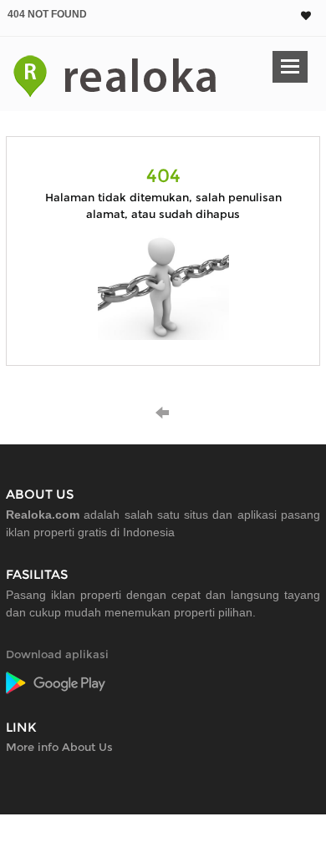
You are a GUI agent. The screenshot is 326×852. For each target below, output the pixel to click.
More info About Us (59, 746)
